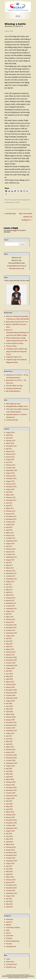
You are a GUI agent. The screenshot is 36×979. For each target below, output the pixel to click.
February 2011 (10, 619)
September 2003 (11, 861)
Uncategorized (25, 200)
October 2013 (10, 554)
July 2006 (9, 768)
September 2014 (11, 541)
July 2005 (9, 801)
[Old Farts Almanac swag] (16, 304)
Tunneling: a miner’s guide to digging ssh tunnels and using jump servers (16, 351)
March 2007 (10, 747)
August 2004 (10, 831)
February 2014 (10, 549)
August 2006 (10, 766)
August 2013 (10, 560)
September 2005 (11, 796)
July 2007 (9, 736)
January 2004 (10, 850)
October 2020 (10, 468)
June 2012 (9, 587)
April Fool (9, 922)
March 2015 (10, 533)
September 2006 (11, 763)
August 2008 (10, 701)
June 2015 (9, 527)
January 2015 (10, 535)
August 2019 (10, 481)
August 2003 (10, 863)
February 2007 (11, 749)
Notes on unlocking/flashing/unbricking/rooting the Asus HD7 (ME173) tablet (17, 332)
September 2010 (11, 633)
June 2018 (9, 492)
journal (8, 933)
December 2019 (11, 478)
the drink (9, 944)
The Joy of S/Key (11, 346)
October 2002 (10, 890)
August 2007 (10, 733)
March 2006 (10, 779)
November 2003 (11, 855)
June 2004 (9, 836)
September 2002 (11, 893)
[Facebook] (6, 191)
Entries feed (10, 962)
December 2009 (11, 657)
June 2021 (9, 462)
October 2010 (10, 630)
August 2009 (10, 668)
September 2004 (11, 828)
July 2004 (9, 833)
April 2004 (9, 842)
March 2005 (10, 812)
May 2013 (9, 565)
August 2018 (10, 489)
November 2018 (11, 486)
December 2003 (11, 852)
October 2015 (10, 522)
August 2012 (10, 581)
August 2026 (10, 432)
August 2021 (10, 459)
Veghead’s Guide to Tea (13, 357)
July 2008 (9, 703)
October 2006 (10, 760)
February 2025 (10, 440)
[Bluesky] (21, 191)
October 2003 (10, 858)
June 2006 (9, 771)
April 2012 (9, 592)
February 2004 (11, 847)
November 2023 (11, 446)
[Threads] (18, 191)
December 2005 (11, 787)
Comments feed (11, 964)
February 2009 (11, 684)
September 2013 (11, 557)
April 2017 (9, 505)
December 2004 (11, 820)
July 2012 (9, 584)
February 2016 (10, 511)
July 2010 (9, 638)
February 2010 (10, 652)
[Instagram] (24, 191)
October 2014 (10, 538)
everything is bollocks (13, 927)
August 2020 (10, 473)
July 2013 (9, 562)
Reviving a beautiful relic (14, 388)
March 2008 (10, 714)
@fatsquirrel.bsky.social (16, 268)
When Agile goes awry (13, 404)
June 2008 (9, 706)
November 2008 (11, 693)
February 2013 (10, 571)
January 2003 (10, 882)
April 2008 (9, 711)
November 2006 (11, 758)
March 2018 (10, 495)
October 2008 (10, 695)
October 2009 (10, 663)
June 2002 (9, 901)
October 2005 (10, 793)
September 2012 (11, 579)
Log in (8, 959)
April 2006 (9, 777)
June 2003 (9, 869)
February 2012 (10, 598)
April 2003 (9, 874)
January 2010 (10, 655)
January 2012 (10, 600)
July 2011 (9, 614)
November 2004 (11, 823)
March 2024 (10, 443)
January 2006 (10, 785)
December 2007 (11, 722)
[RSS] (27, 191)
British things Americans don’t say (17, 322)
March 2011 (10, 617)
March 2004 (10, 844)
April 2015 (9, 530)
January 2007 (10, 752)
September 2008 (11, 698)
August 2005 (10, 798)
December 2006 (11, 755)
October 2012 (10, 576)
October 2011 (10, 606)
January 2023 (10, 451)
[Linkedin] (12, 191)
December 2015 (11, 516)
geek (7, 930)
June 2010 (9, 641)
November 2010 (11, 627)
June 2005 (9, 804)
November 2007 (11, 725)
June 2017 (9, 503)
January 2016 (10, 514)
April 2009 (9, 679)
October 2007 (10, 728)
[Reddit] (9, 191)
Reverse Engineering (12, 941)
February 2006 (11, 782)
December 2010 (11, 625)
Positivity (9, 938)
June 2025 (9, 438)
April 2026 (9, 435)
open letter (9, 935)
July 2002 (9, 899)
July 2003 (9, 866)
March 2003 (10, 877)
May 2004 (9, 839)
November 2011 (11, 603)
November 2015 (11, 519)
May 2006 (9, 774)
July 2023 (9, 449)
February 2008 (11, 717)
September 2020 (11, 470)
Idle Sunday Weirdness (13, 391)
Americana (9, 919)
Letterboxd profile (12, 420)
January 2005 (10, 817)
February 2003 (11, 880)
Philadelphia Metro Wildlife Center (17, 406)
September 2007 (11, 730)
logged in (16, 230)
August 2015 (10, 524)
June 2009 (9, 674)
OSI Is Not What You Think (14, 386)
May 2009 (9, 676)
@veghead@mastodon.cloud (16, 266)
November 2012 (11, 573)
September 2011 (11, 608)
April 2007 (9, 744)
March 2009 (10, 682)
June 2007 (9, 739)
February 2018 (10, 497)
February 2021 (10, 465)
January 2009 (10, 687)
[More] (6, 194)
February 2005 (11, 815)
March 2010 (10, 649)
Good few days (10, 213)
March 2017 (10, 508)
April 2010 (9, 646)
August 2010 (10, 636)
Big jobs (8, 925)
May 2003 (9, 871)
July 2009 (9, 671)
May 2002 (9, 904)
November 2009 (11, 660)
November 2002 (11, 888)
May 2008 (9, 709)
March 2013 (10, 568)
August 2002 (10, 896)
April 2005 (9, 809)
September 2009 (11, 665)
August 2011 (10, 611)
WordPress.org (11, 967)
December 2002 (11, 885)
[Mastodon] (15, 191)
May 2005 (9, 806)
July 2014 (9, 546)
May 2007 (9, 741)
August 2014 (10, 543)
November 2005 (11, 790)
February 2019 (10, 484)
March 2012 (10, 595)
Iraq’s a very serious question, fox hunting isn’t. (25, 216)
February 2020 (11, 476)
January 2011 (10, 622)
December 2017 (11, 500)
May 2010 (9, 644)
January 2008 (10, 720)
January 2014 (10, 552)
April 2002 (9, 907)
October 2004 (10, 825)
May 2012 (9, 590)
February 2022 (10, 454)
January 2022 (10, 457)
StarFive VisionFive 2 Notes (14, 343)
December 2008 (11, 690)
